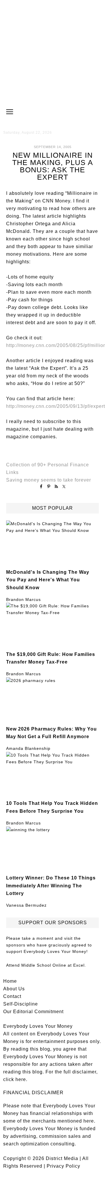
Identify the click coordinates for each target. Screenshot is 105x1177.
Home (10, 981)
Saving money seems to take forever (48, 479)
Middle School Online (43, 965)
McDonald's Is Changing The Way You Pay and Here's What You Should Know (47, 579)
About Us (14, 988)
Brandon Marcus (23, 599)
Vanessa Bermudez (26, 905)
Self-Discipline (20, 1003)
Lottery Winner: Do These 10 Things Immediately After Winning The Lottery (51, 885)
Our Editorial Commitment (33, 1011)
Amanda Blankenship (28, 748)
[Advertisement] (52, 52)
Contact (12, 996)
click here (14, 1079)
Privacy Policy (63, 1166)
